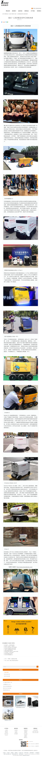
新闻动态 (6, 13)
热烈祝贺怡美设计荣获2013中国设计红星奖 (11, 651)
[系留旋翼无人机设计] (8, 713)
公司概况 (6, 730)
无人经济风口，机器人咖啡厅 (9, 652)
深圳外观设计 (32, 752)
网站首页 (8, 11)
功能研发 (16, 732)
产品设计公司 (21, 752)
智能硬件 (25, 735)
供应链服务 (16, 733)
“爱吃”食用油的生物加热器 (8, 650)
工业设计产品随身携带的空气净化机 (10, 649)
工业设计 (16, 731)
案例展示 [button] (14, 11)
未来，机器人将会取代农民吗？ (13, 660)
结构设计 (16, 752)
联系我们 (39, 11)
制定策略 (16, 730)
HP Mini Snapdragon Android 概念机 (10, 647)
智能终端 (25, 731)
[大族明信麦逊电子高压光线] (8, 701)
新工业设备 (26, 733)
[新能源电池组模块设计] (32, 701)
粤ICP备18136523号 (26, 755)
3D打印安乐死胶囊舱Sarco (8, 654)
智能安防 (25, 732)
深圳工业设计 (21, 754)
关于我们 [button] (33, 11)
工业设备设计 (37, 752)
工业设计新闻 (11, 13)
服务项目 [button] (20, 11)
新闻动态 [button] (27, 11)
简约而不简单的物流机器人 (7, 686)
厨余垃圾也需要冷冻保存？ (8, 653)
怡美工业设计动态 (7, 674)
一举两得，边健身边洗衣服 (12, 658)
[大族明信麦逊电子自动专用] (20, 701)
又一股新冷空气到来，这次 (7, 682)
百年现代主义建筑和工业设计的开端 (10, 648)
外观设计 (12, 752)
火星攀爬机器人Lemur (7, 684)
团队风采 (6, 731)
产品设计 (8, 752)
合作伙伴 (6, 735)
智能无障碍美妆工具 (6, 690)
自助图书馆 (26, 730)
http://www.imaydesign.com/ (24, 567)
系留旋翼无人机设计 (8, 720)
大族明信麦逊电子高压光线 (8, 707)
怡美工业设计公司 (15, 754)
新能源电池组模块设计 (32, 707)
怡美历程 (6, 732)
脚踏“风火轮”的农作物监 (7, 688)
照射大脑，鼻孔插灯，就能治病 (9, 646)
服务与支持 (6, 733)
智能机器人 (26, 737)
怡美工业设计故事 (7, 676)
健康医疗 (25, 736)
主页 (3, 13)
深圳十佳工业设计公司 (7, 754)
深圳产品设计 (26, 752)
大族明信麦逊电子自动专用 (20, 707)
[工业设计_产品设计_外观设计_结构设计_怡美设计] (5, 3)
